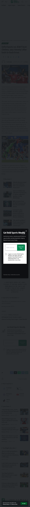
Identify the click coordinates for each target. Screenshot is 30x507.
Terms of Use (14, 504)
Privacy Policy (6, 504)
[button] (24, 503)
